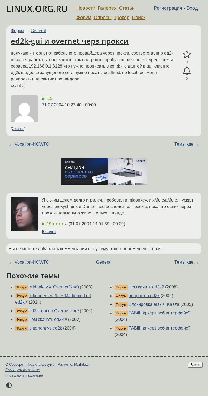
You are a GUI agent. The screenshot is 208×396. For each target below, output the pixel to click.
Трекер (121, 17)
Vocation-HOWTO (32, 144)
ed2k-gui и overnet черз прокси (70, 41)
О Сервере (14, 365)
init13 (47, 98)
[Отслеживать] (187, 71)
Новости (85, 8)
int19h (48, 224)
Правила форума (40, 365)
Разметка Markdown (74, 365)
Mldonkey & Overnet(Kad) (54, 287)
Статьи (127, 8)
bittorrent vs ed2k (45, 328)
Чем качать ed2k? (146, 287)
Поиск (138, 17)
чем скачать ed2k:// (48, 319)
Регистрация (168, 8)
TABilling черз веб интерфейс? (159, 313)
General (38, 30)
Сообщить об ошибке (22, 370)
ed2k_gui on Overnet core (54, 310)
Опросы (103, 17)
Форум (83, 17)
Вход (192, 8)
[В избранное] (187, 54)
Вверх (195, 365)
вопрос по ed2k (144, 295)
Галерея (107, 8)
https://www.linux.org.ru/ (24, 375)
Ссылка (18, 129)
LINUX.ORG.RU (37, 8)
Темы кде (183, 144)
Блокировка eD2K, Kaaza (154, 304)
